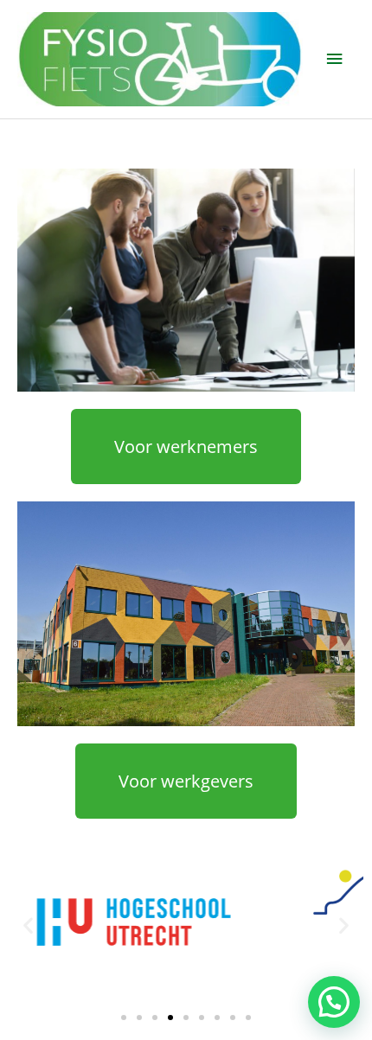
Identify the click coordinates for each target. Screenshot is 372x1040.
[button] (28, 924)
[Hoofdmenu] (335, 59)
